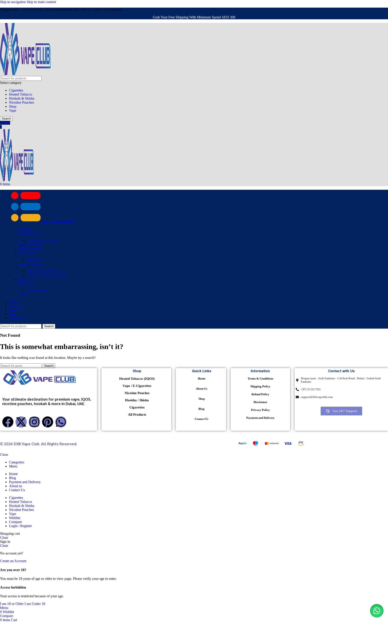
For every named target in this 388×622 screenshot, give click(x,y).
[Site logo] (25, 74)
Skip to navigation (13, 2)
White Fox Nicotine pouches (47, 275)
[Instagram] (34, 422)
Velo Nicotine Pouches (43, 271)
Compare (15, 522)
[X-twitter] (21, 422)
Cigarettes (16, 90)
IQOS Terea (26, 253)
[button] (377, 611)
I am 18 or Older (12, 604)
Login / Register (20, 526)
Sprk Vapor (26, 283)
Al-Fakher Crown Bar (42, 240)
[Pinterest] (47, 422)
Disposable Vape (30, 233)
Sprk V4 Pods (37, 290)
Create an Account (13, 561)
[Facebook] (7, 422)
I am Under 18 (34, 604)
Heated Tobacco (20, 94)
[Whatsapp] (60, 422)
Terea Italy (34, 260)
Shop (12, 106)
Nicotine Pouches (21, 102)
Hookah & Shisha (21, 98)
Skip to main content (41, 2)
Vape (12, 110)
